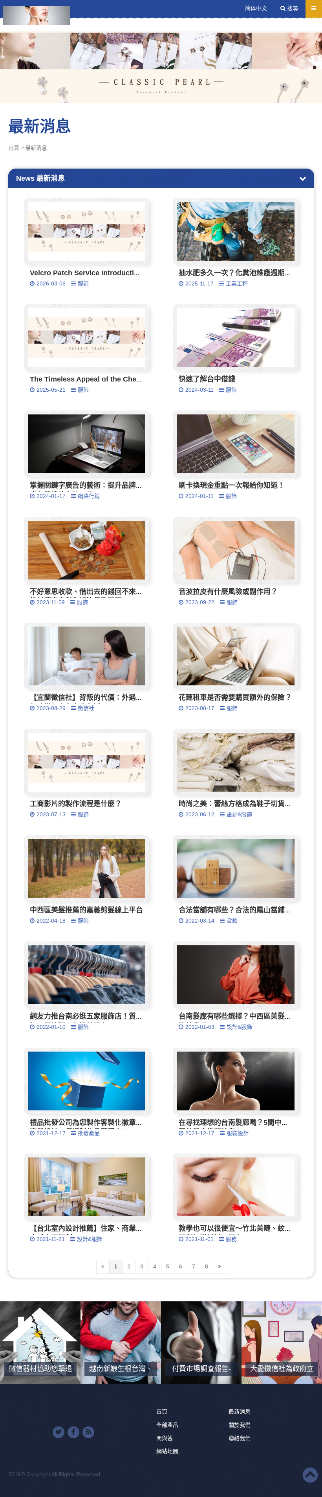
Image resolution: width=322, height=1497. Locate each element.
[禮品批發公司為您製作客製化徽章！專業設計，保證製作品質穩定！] (87, 1081)
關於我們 (240, 1425)
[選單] (313, 8)
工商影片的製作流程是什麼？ (76, 804)
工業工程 (237, 283)
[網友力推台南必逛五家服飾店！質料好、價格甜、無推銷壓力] (87, 974)
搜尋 (291, 8)
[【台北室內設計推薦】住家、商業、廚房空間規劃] (87, 1186)
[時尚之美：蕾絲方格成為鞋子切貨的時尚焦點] (236, 762)
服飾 (83, 283)
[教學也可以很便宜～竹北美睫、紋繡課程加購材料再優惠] (236, 1186)
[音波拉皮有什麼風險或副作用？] (236, 550)
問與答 (164, 1438)
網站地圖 (167, 1451)
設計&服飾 (239, 814)
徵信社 (86, 708)
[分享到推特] (58, 1432)
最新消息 (240, 1411)
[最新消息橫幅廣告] (161, 51)
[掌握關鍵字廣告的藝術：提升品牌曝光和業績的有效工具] (87, 443)
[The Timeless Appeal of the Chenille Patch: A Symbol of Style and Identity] (87, 337)
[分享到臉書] (73, 1432)
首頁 (13, 148)
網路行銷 (89, 496)
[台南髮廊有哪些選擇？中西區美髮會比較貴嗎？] (236, 974)
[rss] (88, 1432)
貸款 (232, 920)
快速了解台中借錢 (207, 379)
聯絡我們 (240, 1438)
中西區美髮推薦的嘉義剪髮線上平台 (86, 910)
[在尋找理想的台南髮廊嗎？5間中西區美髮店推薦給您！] (236, 1081)
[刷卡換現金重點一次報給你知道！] (236, 443)
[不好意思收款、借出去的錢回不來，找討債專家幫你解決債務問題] (87, 550)
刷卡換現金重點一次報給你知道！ (232, 485)
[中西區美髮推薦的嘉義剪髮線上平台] (87, 868)
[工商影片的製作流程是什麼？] (87, 762)
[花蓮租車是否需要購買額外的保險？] (236, 656)
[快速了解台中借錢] (236, 337)
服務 (231, 1239)
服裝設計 (238, 1133)
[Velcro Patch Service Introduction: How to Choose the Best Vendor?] (87, 231)
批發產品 (89, 1133)
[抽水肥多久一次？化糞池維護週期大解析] (236, 231)
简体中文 (256, 8)
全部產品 (167, 1425)
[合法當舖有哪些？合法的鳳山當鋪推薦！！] (236, 868)
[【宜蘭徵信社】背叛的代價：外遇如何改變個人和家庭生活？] (87, 656)
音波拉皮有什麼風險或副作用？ (228, 592)
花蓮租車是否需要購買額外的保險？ (235, 697)
